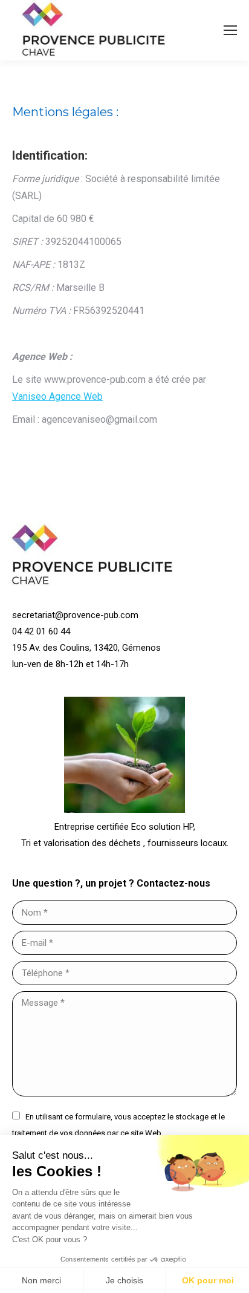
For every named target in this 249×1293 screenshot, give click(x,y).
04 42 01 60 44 (41, 631)
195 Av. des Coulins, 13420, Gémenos (86, 647)
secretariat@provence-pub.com (75, 615)
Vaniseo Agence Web (57, 396)
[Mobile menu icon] (230, 30)
